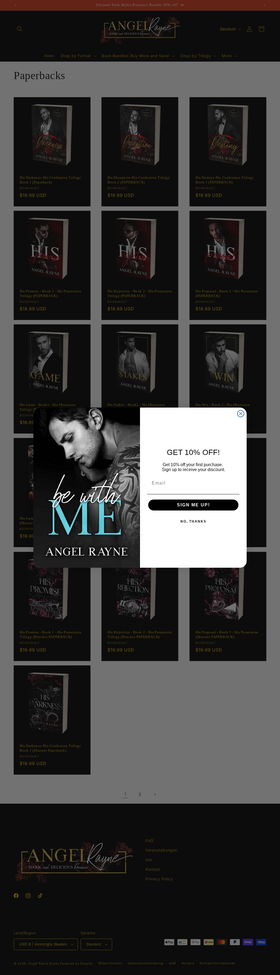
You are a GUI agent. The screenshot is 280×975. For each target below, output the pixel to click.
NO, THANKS (193, 521)
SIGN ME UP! (193, 505)
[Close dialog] (240, 413)
